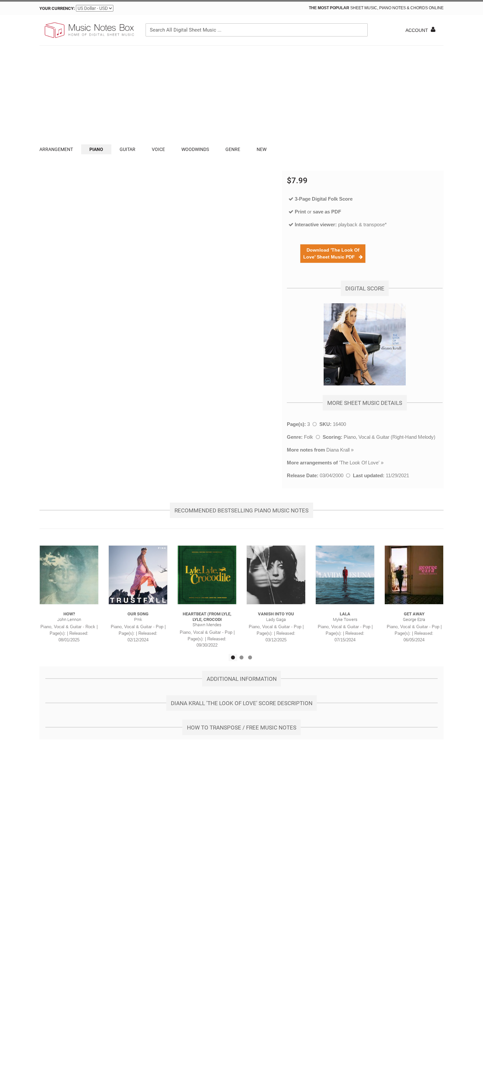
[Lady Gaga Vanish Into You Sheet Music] (276, 575)
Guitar (127, 149)
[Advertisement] (241, 95)
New (261, 149)
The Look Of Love (359, 462)
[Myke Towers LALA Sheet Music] (345, 575)
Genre (232, 149)
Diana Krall (338, 450)
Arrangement (56, 149)
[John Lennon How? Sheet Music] (69, 575)
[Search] (361, 30)
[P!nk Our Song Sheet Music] (138, 575)
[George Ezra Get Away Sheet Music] (414, 575)
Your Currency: (57, 8)
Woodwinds (195, 149)
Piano (96, 149)
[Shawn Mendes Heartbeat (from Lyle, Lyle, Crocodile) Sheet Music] (207, 575)
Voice (158, 149)
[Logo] (88, 30)
